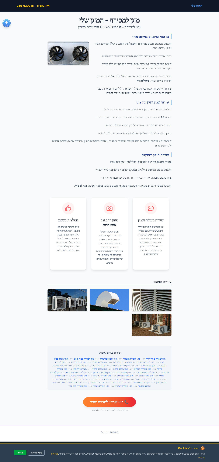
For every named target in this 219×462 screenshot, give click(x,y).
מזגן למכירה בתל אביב (78, 386)
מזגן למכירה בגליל (78, 362)
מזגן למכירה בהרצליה (120, 365)
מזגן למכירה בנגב (146, 375)
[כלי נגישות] (6, 23)
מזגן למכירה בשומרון (123, 386)
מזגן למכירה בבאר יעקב (84, 358)
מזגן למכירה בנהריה (125, 375)
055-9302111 (25, 5)
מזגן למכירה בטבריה (142, 369)
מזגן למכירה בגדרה (99, 362)
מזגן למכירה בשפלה (101, 386)
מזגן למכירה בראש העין (78, 379)
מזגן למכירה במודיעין (101, 372)
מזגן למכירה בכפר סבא (145, 372)
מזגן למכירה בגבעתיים (122, 362)
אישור (20, 452)
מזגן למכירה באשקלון (108, 358)
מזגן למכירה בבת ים (146, 362)
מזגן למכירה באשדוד (131, 358)
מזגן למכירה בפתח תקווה (145, 379)
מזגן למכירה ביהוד (100, 369)
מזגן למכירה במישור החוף (76, 372)
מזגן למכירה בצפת (101, 379)
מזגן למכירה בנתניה (79, 375)
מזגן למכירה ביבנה (120, 369)
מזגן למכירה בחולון (76, 365)
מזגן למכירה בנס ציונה (102, 375)
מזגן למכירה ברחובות (141, 382)
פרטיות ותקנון (36, 452)
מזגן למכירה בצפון (122, 379)
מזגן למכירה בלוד (123, 372)
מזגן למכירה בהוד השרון (145, 365)
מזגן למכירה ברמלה (119, 382)
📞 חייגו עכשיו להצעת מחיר (109, 402)
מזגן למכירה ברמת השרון (72, 382)
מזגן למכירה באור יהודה (156, 358)
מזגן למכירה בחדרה (98, 365)
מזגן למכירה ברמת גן (96, 382)
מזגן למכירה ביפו (80, 369)
